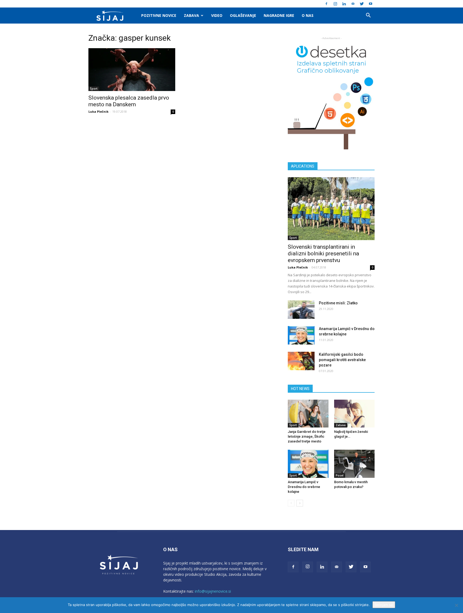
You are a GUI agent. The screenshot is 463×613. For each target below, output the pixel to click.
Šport (94, 88)
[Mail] (353, 3)
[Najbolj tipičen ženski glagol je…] (354, 413)
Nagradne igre (279, 15)
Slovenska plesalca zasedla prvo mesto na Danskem (128, 101)
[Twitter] (362, 3)
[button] (368, 15)
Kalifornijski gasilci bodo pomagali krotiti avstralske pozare (342, 359)
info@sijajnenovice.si (213, 591)
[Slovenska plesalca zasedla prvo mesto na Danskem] (131, 69)
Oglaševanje (243, 15)
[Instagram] (335, 3)
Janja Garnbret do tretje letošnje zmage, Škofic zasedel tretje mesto (307, 436)
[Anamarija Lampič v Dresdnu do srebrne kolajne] (301, 335)
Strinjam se (384, 605)
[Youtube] (371, 3)
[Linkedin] (344, 3)
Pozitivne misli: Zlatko (338, 303)
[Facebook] (326, 3)
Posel (339, 475)
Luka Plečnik (98, 111)
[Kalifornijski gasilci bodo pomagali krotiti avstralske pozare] (301, 361)
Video (216, 15)
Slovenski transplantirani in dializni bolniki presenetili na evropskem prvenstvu (323, 253)
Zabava (191, 15)
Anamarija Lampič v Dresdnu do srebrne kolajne (304, 487)
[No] (456, 605)
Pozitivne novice (158, 15)
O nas (307, 15)
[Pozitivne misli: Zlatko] (301, 309)
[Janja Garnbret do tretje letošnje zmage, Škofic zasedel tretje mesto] (308, 413)
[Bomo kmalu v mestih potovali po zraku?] (354, 464)
